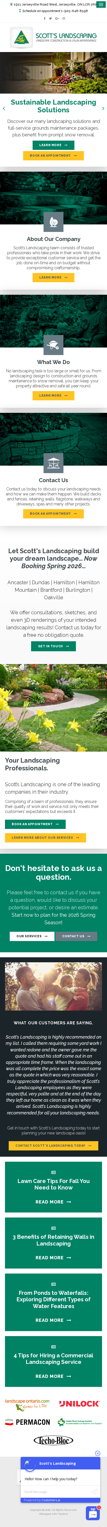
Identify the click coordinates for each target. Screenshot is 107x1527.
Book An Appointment (32, 824)
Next (103, 108)
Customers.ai (51, 1500)
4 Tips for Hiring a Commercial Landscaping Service (53, 1358)
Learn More (50, 145)
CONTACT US (73, 936)
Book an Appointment (50, 155)
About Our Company (53, 239)
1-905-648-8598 (74, 11)
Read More (49, 1201)
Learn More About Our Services (42, 837)
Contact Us (53, 480)
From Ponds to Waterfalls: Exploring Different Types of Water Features (53, 1299)
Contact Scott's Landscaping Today (50, 1145)
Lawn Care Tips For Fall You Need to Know (53, 1184)
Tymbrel (63, 1513)
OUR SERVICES (29, 936)
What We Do (53, 362)
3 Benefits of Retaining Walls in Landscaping (53, 1240)
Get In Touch (50, 646)
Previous (3, 108)
